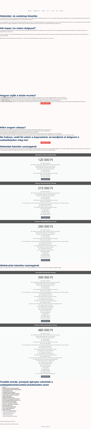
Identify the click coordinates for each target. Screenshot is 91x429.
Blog (57, 10)
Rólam (53, 10)
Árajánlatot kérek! (45, 179)
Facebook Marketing (6, 410)
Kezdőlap (29, 10)
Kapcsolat (61, 10)
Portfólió (43, 10)
